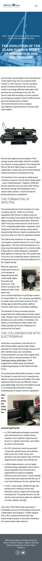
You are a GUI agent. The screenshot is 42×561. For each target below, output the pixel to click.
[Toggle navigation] (36, 6)
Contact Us (21, 548)
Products (12, 543)
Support (28, 543)
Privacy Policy (29, 545)
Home (5, 543)
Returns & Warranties (15, 545)
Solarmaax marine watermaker (13, 360)
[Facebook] (18, 553)
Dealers (20, 543)
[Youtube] (23, 553)
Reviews (35, 543)
